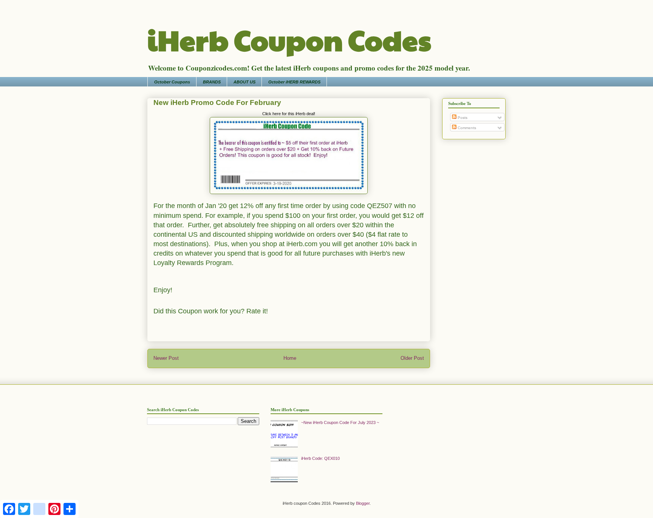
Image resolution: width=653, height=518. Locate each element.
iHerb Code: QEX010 (320, 458)
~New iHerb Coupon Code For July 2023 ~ (340, 422)
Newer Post (166, 358)
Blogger (363, 503)
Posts (461, 118)
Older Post (412, 358)
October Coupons (172, 82)
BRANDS (212, 82)
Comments (466, 128)
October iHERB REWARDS (294, 82)
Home (289, 358)
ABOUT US (244, 82)
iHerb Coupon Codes (289, 39)
